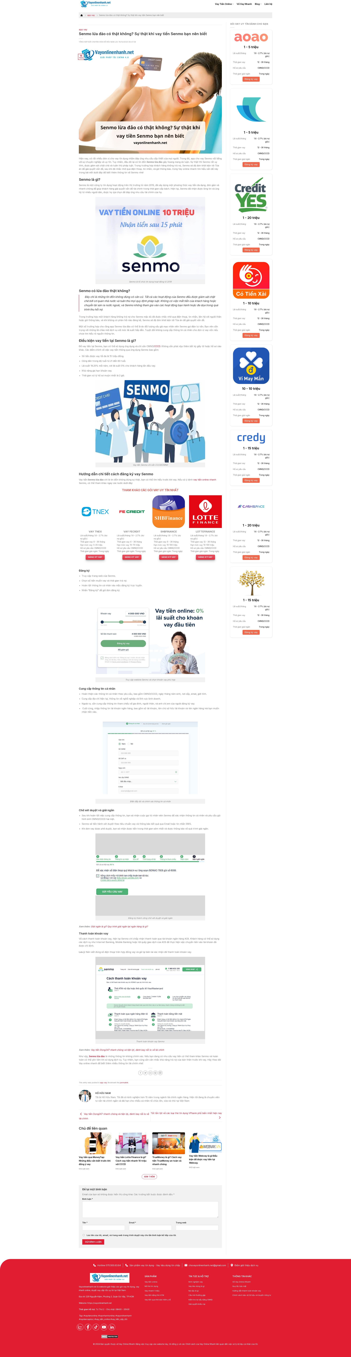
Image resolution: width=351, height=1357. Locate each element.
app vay (91, 15)
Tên (84, 1222)
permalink (124, 1083)
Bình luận (87, 1199)
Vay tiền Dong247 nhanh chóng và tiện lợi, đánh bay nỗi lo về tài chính (127, 1049)
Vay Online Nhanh (127, 1344)
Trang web (181, 1222)
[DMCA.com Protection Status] (109, 1336)
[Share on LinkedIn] (160, 1073)
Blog (257, 4)
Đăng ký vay (251, 79)
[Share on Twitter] (145, 1073)
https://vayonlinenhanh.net (99, 1303)
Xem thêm (149, 1176)
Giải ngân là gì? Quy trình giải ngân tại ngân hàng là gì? (119, 926)
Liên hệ (268, 4)
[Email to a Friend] (150, 1073)
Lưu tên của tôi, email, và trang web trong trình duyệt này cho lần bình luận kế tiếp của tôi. (131, 1235)
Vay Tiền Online (223, 4)
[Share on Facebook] (140, 1073)
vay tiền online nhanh (204, 479)
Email (132, 1222)
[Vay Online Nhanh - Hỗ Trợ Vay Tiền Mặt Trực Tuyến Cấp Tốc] (97, 4)
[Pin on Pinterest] (155, 1073)
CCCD (157, 346)
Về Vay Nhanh (244, 4)
